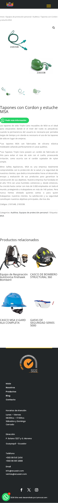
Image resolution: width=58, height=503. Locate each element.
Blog (8, 395)
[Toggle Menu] (49, 6)
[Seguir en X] (29, 490)
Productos (11, 391)
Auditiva (36, 16)
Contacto (11, 399)
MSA (2, 215)
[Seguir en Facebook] (21, 490)
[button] (53, 27)
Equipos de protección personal (18, 16)
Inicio (2, 16)
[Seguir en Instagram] (36, 490)
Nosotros (10, 387)
